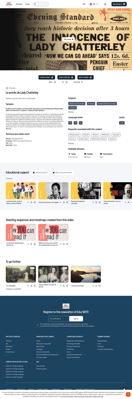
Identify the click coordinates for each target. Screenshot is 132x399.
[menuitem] (9, 4)
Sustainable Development (74, 355)
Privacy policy (68, 389)
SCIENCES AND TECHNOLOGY (75, 337)
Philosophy (9, 346)
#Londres (112, 139)
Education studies (41, 357)
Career (99, 344)
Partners (31, 389)
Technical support (41, 369)
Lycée (121, 123)
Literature (8, 341)
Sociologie (91, 104)
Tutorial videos (40, 366)
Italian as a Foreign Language (14, 377)
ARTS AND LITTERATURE (13, 337)
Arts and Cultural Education (105, 349)
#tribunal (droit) (74, 135)
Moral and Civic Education (43, 344)
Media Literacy (40, 346)
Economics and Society (42, 352)
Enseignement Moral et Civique (107, 104)
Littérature (72, 108)
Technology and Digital (73, 344)
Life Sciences (70, 349)
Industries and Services (73, 346)
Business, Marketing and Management (47, 355)
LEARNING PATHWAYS (103, 337)
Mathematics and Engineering (75, 341)
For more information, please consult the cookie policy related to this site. (82, 396)
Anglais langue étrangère (76, 104)
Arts (7, 344)
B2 (70, 123)
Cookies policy (56, 389)
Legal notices (9, 389)
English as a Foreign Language (14, 371)
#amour (95, 135)
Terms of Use (21, 389)
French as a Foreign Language (14, 366)
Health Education (102, 341)
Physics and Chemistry (73, 357)
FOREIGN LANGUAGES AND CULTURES (17, 362)
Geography (39, 349)
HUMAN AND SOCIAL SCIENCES (45, 337)
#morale (86, 135)
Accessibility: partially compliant (85, 389)
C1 (80, 123)
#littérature (105, 135)
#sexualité (116, 135)
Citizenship (100, 346)
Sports (69, 352)
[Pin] (31, 202)
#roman (72, 139)
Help (37, 362)
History (38, 341)
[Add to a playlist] (29, 202)
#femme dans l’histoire (98, 139)
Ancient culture (10, 352)
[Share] (34, 202)
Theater (8, 349)
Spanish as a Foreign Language (15, 374)
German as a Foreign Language (15, 369)
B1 (75, 123)
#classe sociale (83, 139)
